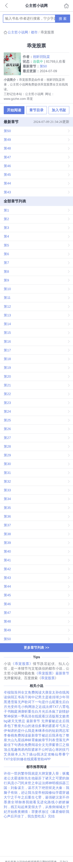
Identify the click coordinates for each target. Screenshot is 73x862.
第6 (6, 254)
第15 (7, 332)
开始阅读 (14, 110)
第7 (6, 263)
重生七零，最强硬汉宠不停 (48, 797)
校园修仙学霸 (52, 792)
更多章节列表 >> (36, 647)
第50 (43, 66)
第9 (6, 280)
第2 (6, 219)
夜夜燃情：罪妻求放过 (31, 812)
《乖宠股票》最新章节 (52, 673)
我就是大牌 (36, 773)
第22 (7, 394)
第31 (7, 473)
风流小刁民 (15, 783)
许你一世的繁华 (16, 773)
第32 (7, 481)
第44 (7, 183)
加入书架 (59, 110)
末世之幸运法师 (36, 783)
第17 (7, 350)
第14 (7, 324)
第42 (7, 569)
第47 (7, 157)
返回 (7, 6)
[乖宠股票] (13, 63)
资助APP (44, 759)
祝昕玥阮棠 (41, 57)
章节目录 (36, 110)
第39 (7, 543)
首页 (66, 6)
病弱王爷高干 (17, 697)
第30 (7, 464)
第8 (6, 271)
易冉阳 (26, 749)
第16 (7, 341)
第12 (7, 306)
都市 (34, 32)
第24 (7, 411)
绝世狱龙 (49, 788)
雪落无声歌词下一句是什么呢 (33, 702)
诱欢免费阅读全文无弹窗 (37, 745)
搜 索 (63, 18)
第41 (7, 560)
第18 (7, 359)
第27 (7, 438)
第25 (7, 420)
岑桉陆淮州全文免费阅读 (23, 692)
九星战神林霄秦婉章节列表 (35, 740)
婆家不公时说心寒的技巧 (50, 749)
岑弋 (59, 726)
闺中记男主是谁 (40, 697)
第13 (7, 315)
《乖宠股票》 (22, 664)
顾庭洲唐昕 (19, 711)
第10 (7, 289)
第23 (7, 403)
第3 (6, 228)
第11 (7, 298)
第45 (7, 174)
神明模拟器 (57, 783)
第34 (7, 499)
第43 (7, 192)
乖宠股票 (48, 678)
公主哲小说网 (18, 32)
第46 (7, 166)
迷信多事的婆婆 (43, 726)
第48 (7, 148)
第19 (7, 367)
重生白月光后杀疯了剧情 (47, 711)
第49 (7, 139)
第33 (7, 490)
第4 (6, 236)
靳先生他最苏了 (33, 778)
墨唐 (7, 802)
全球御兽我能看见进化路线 (33, 802)
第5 (6, 245)
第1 (6, 210)
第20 (7, 376)
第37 (7, 525)
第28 (7, 446)
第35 (7, 508)
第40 (7, 551)
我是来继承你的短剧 (43, 730)
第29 (7, 455)
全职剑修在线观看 (23, 759)
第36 (7, 516)
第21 (7, 385)
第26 (7, 429)
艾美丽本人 (13, 754)
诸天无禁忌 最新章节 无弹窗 (29, 721)
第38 (7, 534)
